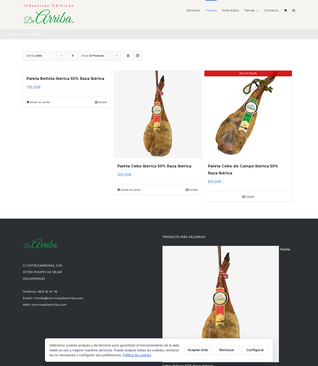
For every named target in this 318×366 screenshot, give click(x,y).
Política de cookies (137, 355)
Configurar (255, 350)
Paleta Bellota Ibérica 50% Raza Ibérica (65, 78)
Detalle (102, 102)
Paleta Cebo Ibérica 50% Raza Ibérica (154, 166)
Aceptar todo (198, 350)
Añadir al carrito (40, 102)
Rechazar (226, 350)
